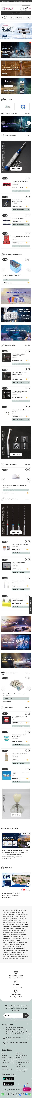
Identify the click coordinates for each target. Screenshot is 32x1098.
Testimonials (20, 1058)
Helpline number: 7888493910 (9, 5)
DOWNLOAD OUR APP (30, 605)
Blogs (3, 1060)
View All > (27, 113)
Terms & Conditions (22, 1060)
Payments (5, 1067)
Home (4, 1053)
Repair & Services (21, 1055)
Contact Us (5, 1062)
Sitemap (4, 1055)
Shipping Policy (7, 1069)
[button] (29, 123)
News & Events (6, 1058)
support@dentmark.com (14, 1037)
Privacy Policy (20, 1067)
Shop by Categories (16, 13)
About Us (19, 1053)
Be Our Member (26, 5)
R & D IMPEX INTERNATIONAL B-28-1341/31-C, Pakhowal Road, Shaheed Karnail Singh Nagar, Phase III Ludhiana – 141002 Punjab (17, 1031)
